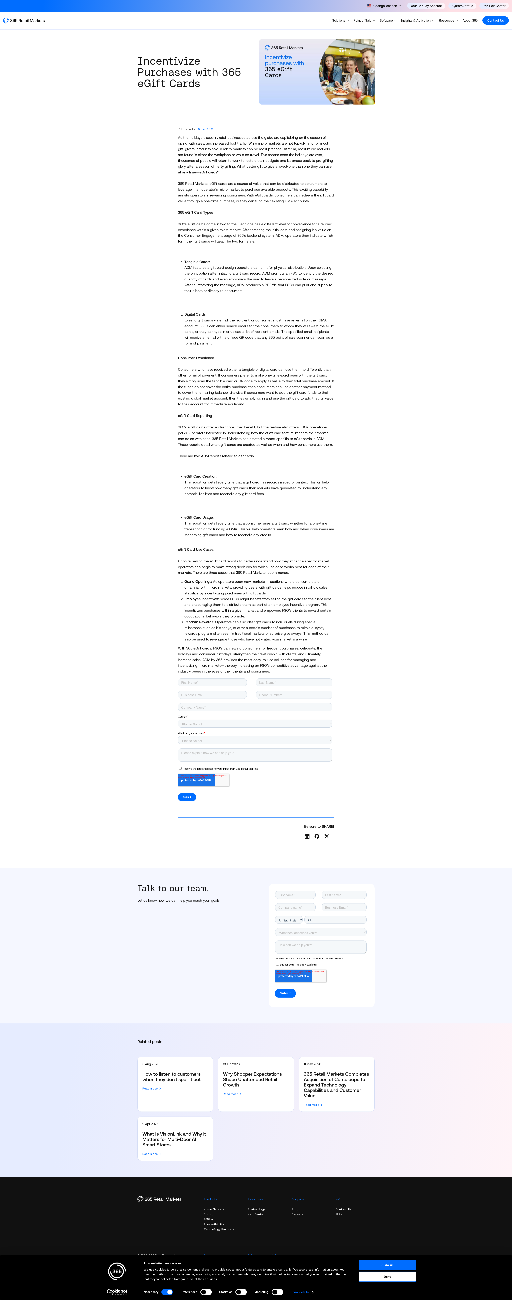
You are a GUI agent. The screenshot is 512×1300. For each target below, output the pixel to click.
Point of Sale (362, 20)
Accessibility (214, 1224)
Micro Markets (214, 1209)
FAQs (339, 1214)
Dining (208, 1214)
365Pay (209, 1219)
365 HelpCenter (494, 6)
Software (386, 20)
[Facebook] (316, 836)
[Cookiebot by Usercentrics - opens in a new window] (117, 1292)
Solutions (338, 20)
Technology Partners (219, 1229)
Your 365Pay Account (426, 6)
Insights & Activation (416, 20)
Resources (446, 20)
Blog (295, 1209)
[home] (28, 20)
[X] (326, 836)
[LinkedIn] (307, 836)
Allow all (387, 1265)
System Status (462, 6)
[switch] (206, 1292)
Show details (299, 1292)
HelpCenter (256, 1214)
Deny (387, 1276)
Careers (297, 1214)
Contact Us (495, 20)
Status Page (257, 1209)
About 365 (470, 20)
